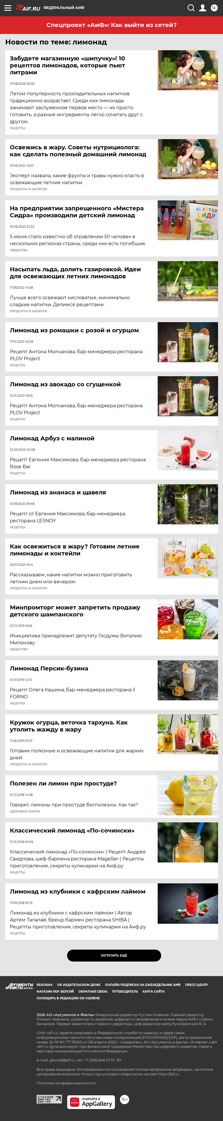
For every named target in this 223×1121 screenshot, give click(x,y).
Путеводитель (125, 991)
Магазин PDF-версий (55, 991)
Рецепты (17, 128)
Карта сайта (154, 991)
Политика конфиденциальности (66, 1083)
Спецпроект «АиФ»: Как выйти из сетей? (111, 24)
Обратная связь (92, 991)
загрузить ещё (114, 955)
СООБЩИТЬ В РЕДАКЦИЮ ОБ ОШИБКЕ (68, 998)
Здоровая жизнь (25, 811)
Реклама (45, 985)
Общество (19, 250)
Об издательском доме (78, 985)
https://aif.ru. (169, 1074)
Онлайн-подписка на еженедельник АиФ (143, 985)
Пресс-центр (196, 985)
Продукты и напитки (28, 189)
